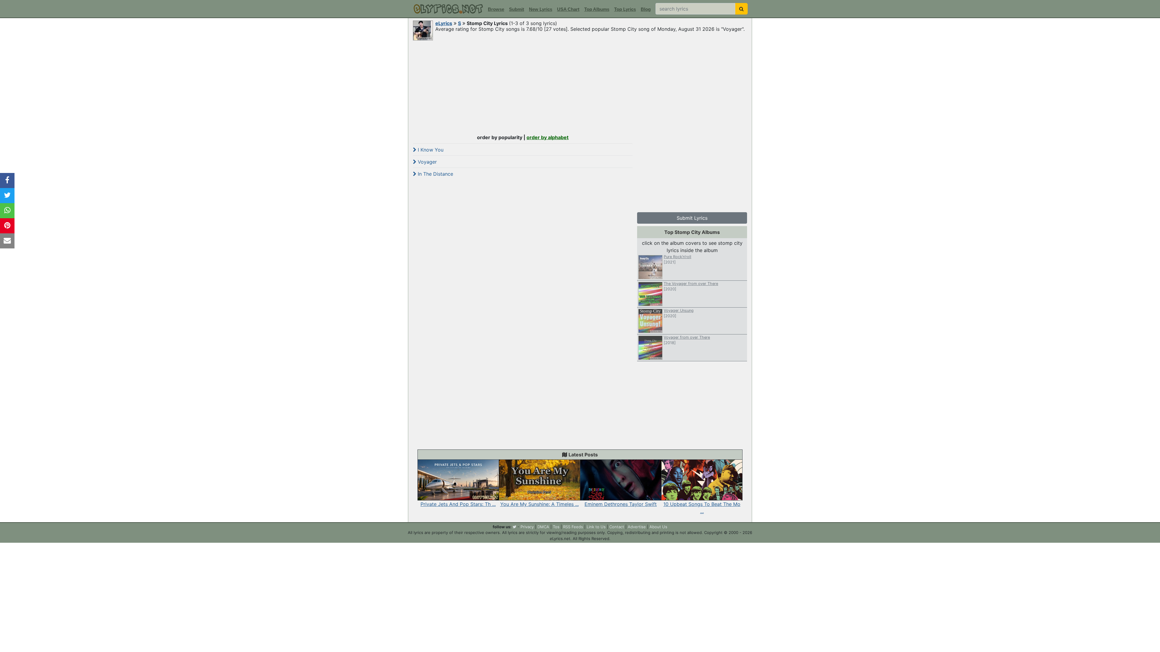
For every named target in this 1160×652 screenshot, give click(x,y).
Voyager (426, 162)
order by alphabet (548, 137)
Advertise (637, 526)
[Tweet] (7, 195)
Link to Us (596, 526)
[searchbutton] (741, 8)
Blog (646, 9)
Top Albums (596, 9)
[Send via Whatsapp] (7, 210)
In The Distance (434, 174)
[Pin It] (7, 225)
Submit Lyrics (692, 218)
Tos (556, 526)
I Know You (429, 150)
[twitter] (514, 526)
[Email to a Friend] (7, 240)
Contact (616, 526)
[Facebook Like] (7, 180)
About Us (658, 526)
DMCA (543, 526)
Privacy (527, 526)
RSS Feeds (573, 526)
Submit (516, 9)
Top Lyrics (625, 9)
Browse (496, 9)
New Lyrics (540, 9)
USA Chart (568, 9)
